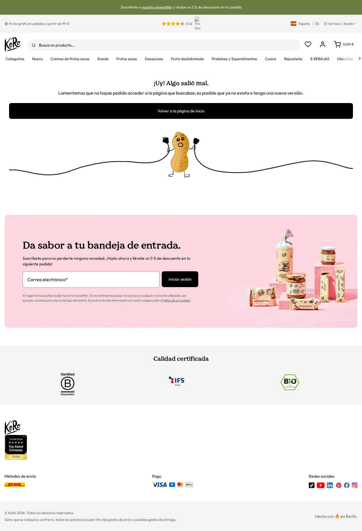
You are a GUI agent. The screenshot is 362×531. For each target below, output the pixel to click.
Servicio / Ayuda (340, 23)
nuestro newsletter (157, 7)
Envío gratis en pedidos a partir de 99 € (39, 23)
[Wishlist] (308, 44)
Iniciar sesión (180, 279)
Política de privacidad (176, 300)
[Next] (359, 58)
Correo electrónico (47, 279)
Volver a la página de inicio (181, 110)
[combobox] (163, 45)
